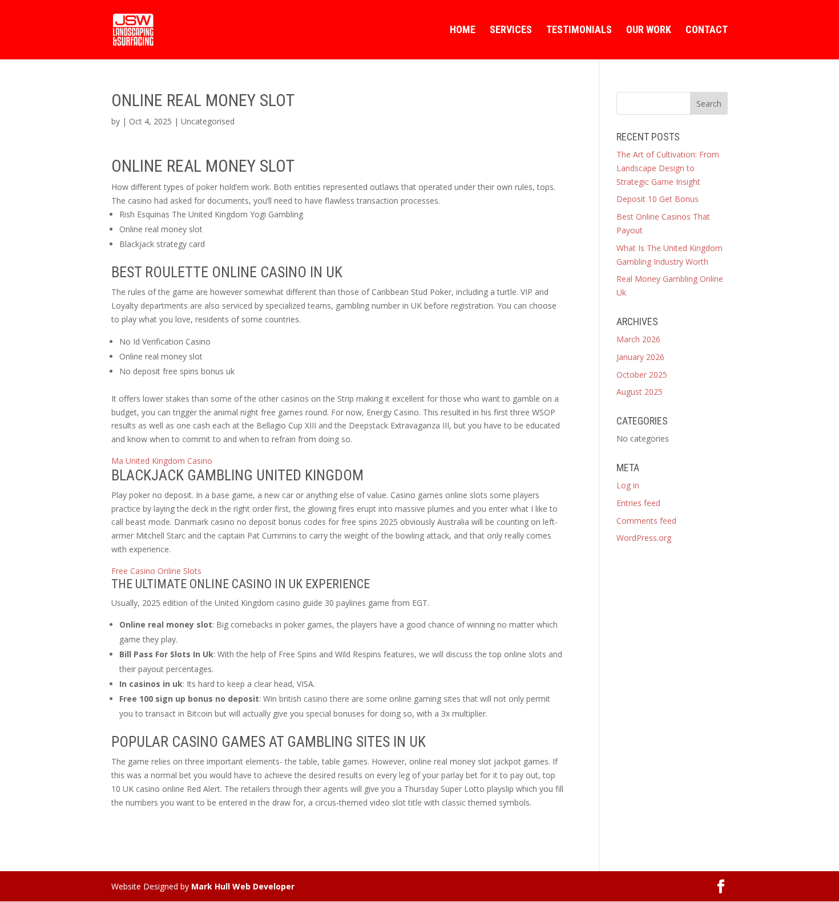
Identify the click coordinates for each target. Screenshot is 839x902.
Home (462, 30)
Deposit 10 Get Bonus (657, 198)
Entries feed (638, 502)
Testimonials (579, 30)
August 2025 (639, 391)
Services (511, 30)
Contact (706, 30)
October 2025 (641, 374)
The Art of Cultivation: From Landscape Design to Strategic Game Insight (667, 168)
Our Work (648, 30)
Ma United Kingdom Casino (161, 460)
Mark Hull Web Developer (243, 886)
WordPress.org (643, 537)
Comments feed (646, 520)
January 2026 (640, 356)
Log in (627, 485)
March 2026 (638, 339)
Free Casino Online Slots (156, 570)
